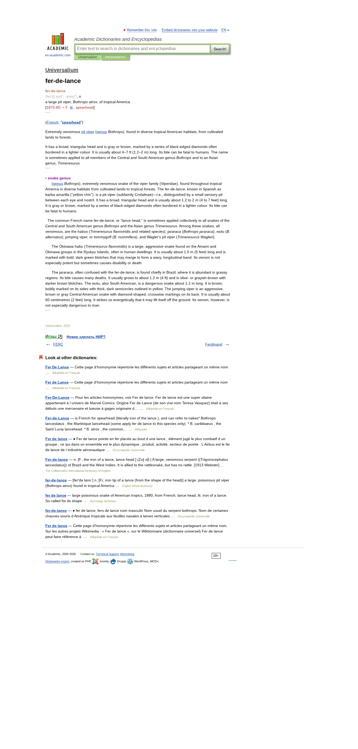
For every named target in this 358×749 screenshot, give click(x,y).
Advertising (127, 554)
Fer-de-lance (56, 459)
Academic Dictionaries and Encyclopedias (118, 39)
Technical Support (107, 554)
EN (223, 30)
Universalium (87, 57)
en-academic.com (57, 55)
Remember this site (142, 30)
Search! (220, 49)
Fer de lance (56, 439)
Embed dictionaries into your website (190, 30)
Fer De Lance (57, 367)
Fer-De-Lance (57, 397)
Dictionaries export (57, 561)
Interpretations (115, 57)
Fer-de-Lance (57, 418)
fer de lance (55, 495)
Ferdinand (213, 344)
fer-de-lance (56, 480)
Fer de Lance (57, 382)
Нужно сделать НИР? (86, 337)
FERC (58, 344)
